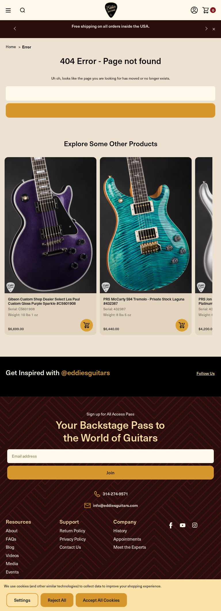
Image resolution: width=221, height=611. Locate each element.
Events (12, 572)
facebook (170, 525)
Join (110, 473)
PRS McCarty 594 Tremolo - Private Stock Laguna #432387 (143, 301)
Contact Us (70, 547)
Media (12, 563)
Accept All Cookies (101, 600)
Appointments (127, 539)
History (120, 530)
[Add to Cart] (86, 325)
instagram (194, 525)
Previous (15, 28)
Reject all (57, 600)
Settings (22, 600)
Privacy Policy (73, 539)
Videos (12, 555)
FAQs (11, 539)
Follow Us (206, 373)
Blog (10, 547)
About (12, 530)
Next (206, 28)
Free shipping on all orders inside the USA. (110, 26)
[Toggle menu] (12, 10)
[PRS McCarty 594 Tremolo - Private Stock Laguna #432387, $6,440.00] (146, 225)
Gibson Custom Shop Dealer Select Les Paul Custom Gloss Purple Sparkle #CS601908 (44, 301)
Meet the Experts (129, 547)
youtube (182, 525)
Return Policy (72, 530)
